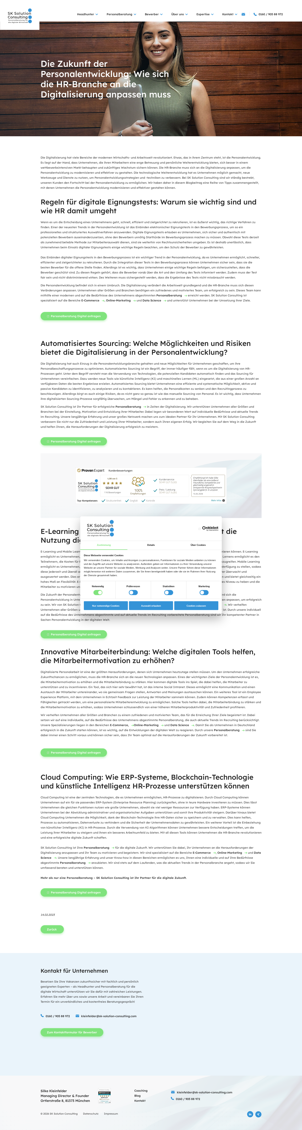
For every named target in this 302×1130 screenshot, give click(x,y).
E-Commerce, (119, 725)
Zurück (52, 929)
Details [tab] (151, 545)
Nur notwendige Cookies (105, 605)
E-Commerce (90, 300)
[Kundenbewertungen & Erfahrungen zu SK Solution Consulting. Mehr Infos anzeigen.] (104, 1095)
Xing (258, 1114)
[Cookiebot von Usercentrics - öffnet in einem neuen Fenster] (204, 528)
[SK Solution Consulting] (19, 16)
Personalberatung (169, 295)
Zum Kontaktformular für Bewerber (72, 1032)
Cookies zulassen (196, 605)
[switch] (133, 592)
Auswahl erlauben (151, 605)
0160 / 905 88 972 (58, 1016)
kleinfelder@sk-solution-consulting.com (109, 1016)
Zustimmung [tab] (104, 545)
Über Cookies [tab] (198, 545)
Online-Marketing (118, 300)
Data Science (152, 300)
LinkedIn (250, 1114)
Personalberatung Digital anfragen (76, 316)
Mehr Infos (216, 500)
